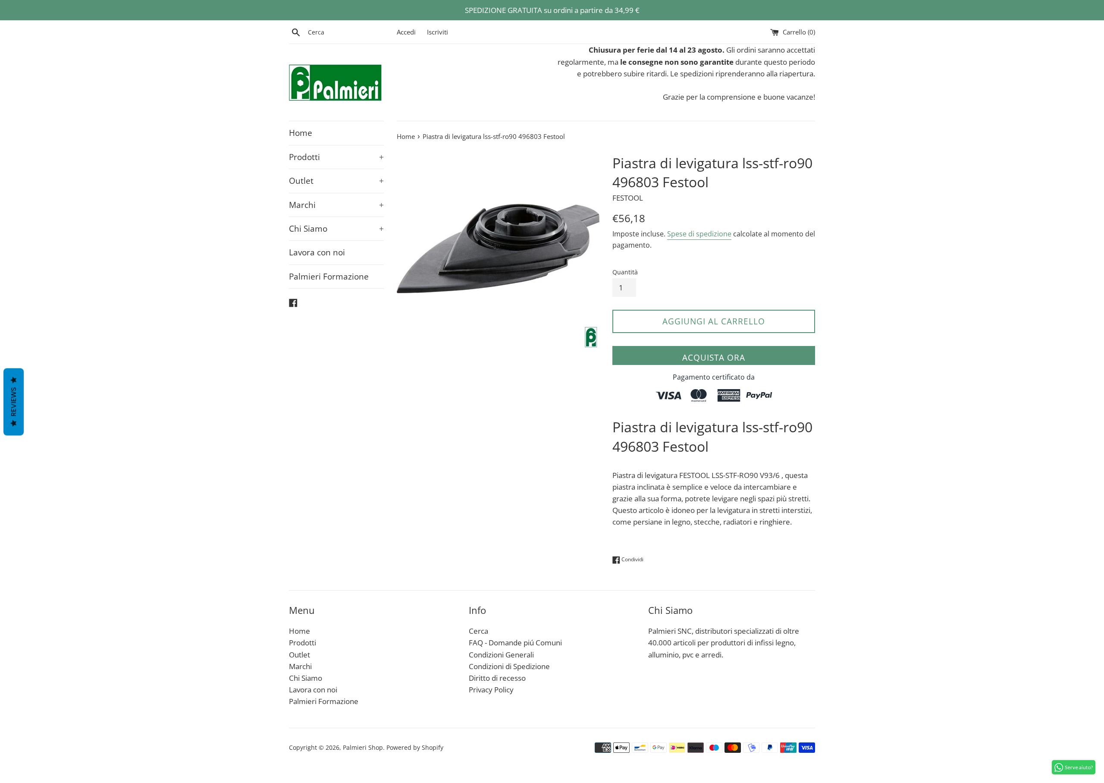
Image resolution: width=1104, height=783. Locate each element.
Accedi (406, 32)
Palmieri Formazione (329, 276)
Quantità (625, 272)
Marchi (336, 205)
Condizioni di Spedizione (509, 666)
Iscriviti (437, 32)
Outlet (336, 180)
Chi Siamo (336, 228)
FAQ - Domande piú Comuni (515, 643)
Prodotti (336, 157)
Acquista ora (713, 357)
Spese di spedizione (699, 234)
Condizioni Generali (501, 655)
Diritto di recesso (497, 678)
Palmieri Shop (363, 747)
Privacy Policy (491, 690)
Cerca (478, 631)
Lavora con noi (317, 252)
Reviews (14, 401)
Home (300, 132)
